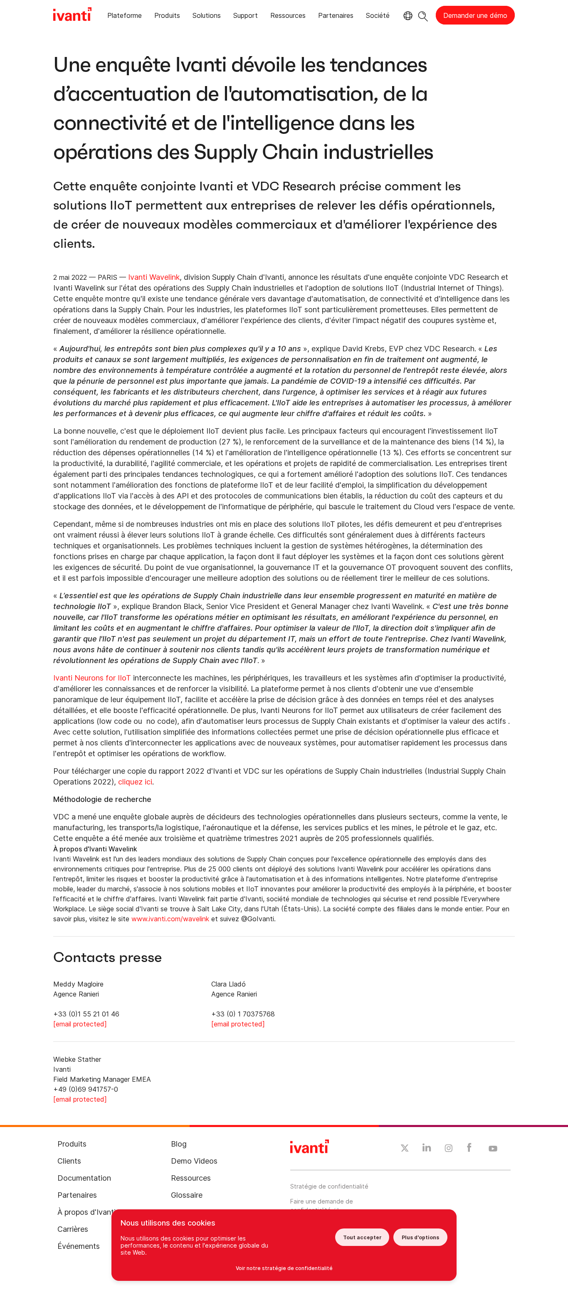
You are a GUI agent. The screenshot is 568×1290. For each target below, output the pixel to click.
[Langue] (406, 16)
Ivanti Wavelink (154, 277)
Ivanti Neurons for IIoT (92, 677)
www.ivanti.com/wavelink (170, 919)
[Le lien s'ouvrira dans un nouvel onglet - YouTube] (493, 1149)
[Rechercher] (423, 15)
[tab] (124, 16)
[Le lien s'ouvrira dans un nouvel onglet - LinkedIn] (426, 1149)
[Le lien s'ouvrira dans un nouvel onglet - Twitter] (404, 1149)
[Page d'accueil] (72, 15)
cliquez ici (135, 781)
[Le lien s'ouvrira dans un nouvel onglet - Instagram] (449, 1149)
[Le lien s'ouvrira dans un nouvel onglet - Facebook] (469, 1149)
